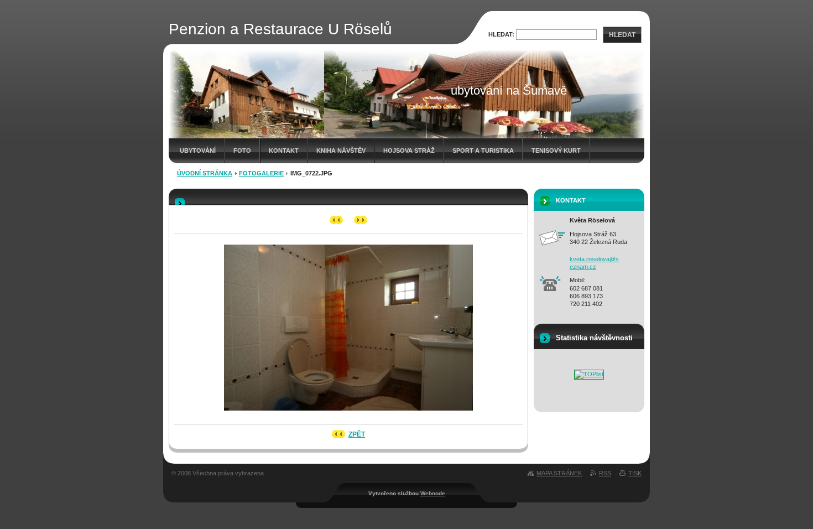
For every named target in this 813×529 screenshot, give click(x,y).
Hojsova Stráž (409, 150)
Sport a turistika (483, 150)
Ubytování (198, 150)
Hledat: (501, 34)
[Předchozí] (336, 220)
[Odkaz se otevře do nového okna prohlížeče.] (348, 414)
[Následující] (361, 220)
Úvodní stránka (204, 173)
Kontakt (284, 150)
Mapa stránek (559, 473)
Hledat (622, 35)
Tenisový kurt (556, 150)
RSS (605, 473)
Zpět (356, 434)
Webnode (432, 493)
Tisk (635, 473)
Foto (242, 150)
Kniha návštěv (341, 150)
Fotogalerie (261, 173)
